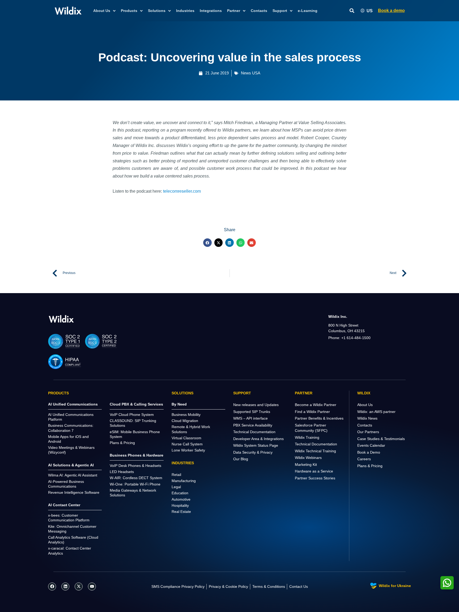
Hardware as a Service (314, 471)
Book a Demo (368, 452)
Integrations (211, 11)
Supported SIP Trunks (251, 412)
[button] (207, 242)
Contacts (259, 11)
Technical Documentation (254, 432)
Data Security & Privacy (253, 452)
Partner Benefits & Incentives (319, 418)
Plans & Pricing (369, 466)
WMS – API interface (250, 418)
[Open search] (352, 11)
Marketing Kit (306, 464)
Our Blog (240, 459)
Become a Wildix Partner (315, 405)
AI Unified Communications (73, 404)
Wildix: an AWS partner (376, 412)
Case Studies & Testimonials (381, 439)
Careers (364, 459)
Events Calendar (371, 445)
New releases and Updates (256, 405)
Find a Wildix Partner (312, 412)
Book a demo (391, 10)
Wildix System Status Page (255, 445)
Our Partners (368, 432)
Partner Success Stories (315, 478)
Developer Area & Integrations (258, 439)
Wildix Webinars (308, 457)
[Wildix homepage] (68, 10)
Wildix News (367, 418)
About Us (365, 405)
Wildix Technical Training (315, 451)
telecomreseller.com (182, 191)
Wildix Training (307, 437)
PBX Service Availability (252, 425)
